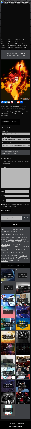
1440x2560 (11, 247)
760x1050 (16, 153)
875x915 (4, 232)
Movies (25, 42)
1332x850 (12, 244)
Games (24, 40)
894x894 (9, 232)
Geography (4, 42)
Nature (3, 43)
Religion (18, 43)
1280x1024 (5, 244)
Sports (3, 45)
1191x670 (23, 237)
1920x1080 (7, 252)
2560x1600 (23, 258)
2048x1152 (16, 255)
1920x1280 (3, 255)
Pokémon (11, 43)
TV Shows (18, 45)
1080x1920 (5, 237)
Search (3, 215)
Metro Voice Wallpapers (16, 2)
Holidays (11, 42)
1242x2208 (18, 239)
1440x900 (4, 247)
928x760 (14, 232)
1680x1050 (21, 249)
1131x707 (12, 237)
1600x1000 (26, 247)
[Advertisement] (15, 20)
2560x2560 (19, 260)
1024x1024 (14, 235)
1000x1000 (20, 232)
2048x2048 (4, 258)
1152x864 (17, 237)
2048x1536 (23, 255)
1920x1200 (20, 252)
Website (3, 200)
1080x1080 (21, 234)
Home (2, 38)
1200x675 (4, 239)
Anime (17, 38)
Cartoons (11, 40)
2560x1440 (12, 258)
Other (24, 47)
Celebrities (18, 40)
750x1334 (21, 230)
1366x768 (18, 244)
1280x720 (5, 242)
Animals (11, 38)
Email (3, 196)
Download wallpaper (10, 122)
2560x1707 (4, 260)
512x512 (4, 230)
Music (3, 47)
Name (3, 191)
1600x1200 (12, 249)
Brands (24, 38)
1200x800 (11, 239)
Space (24, 43)
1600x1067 (3, 249)
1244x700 (24, 239)
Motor (17, 42)
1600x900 (18, 247)
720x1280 (15, 230)
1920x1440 (10, 255)
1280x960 (26, 242)
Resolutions (19, 47)
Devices (11, 47)
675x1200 (10, 230)
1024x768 (6, 234)
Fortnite (25, 45)
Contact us (21, 423)
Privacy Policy (11, 423)
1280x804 (20, 242)
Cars (3, 40)
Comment (4, 167)
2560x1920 (12, 260)
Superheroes (12, 45)
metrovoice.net (14, 426)
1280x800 (13, 242)
